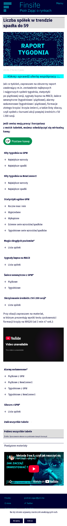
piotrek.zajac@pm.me (34, 498)
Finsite (8, 498)
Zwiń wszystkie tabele (16, 421)
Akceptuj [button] (16, 521)
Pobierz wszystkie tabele (18, 431)
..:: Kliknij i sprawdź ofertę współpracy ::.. (31, 76)
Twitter (30, 503)
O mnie (8, 503)
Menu (59, 3)
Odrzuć (30, 521)
